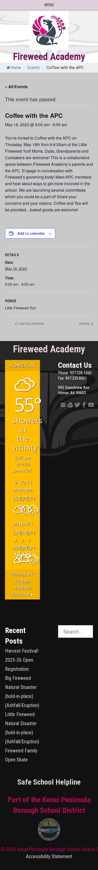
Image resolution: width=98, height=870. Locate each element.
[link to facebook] (82, 406)
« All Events (16, 86)
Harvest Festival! (21, 651)
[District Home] (49, 831)
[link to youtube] (89, 406)
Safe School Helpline (49, 782)
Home (16, 67)
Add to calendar (31, 233)
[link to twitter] (75, 406)
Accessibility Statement (49, 856)
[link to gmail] (61, 406)
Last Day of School (31, 323)
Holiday (84, 323)
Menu (49, 5)
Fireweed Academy (49, 56)
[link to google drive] (68, 406)
